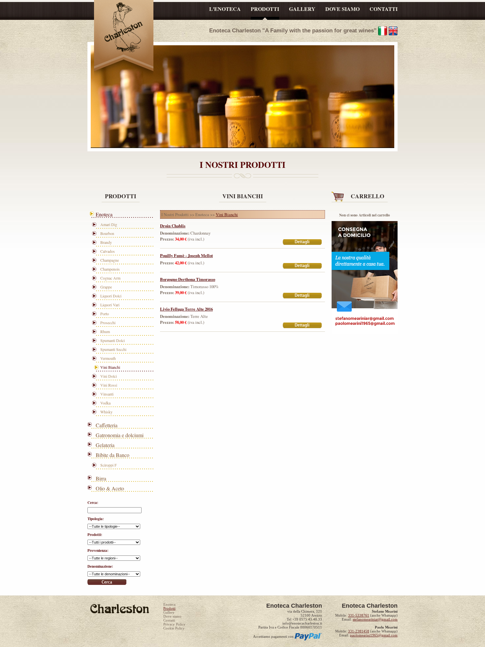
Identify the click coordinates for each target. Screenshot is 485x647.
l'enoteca (225, 9)
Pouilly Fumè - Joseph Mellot (186, 255)
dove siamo (342, 9)
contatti (384, 9)
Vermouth (108, 358)
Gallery (169, 612)
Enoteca (104, 214)
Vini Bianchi (110, 367)
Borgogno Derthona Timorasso (187, 279)
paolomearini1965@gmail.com (374, 635)
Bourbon (107, 233)
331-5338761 (358, 615)
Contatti (169, 620)
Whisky (106, 411)
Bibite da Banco (112, 454)
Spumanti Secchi (113, 349)
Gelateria (105, 444)
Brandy (106, 242)
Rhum (105, 331)
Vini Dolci (108, 376)
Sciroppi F (108, 465)
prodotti (265, 9)
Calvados (107, 251)
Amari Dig (108, 224)
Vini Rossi (108, 385)
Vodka (105, 402)
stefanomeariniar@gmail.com (375, 619)
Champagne (109, 260)
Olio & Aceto (110, 488)
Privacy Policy (174, 624)
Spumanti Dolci (112, 340)
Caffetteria (106, 425)
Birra (101, 478)
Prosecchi (107, 322)
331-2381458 (358, 631)
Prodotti (169, 608)
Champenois (110, 269)
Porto (104, 313)
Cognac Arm (110, 278)
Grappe (106, 286)
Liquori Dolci (110, 295)
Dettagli (302, 242)
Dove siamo (172, 616)
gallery (302, 9)
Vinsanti (106, 394)
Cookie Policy (174, 628)
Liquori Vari (109, 304)
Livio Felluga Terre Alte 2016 (186, 309)
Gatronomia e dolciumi (120, 435)
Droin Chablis (172, 226)
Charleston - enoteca (123, 29)
